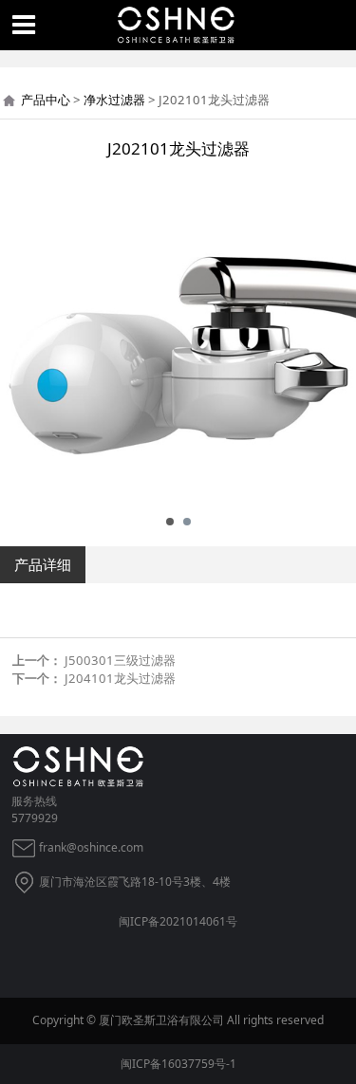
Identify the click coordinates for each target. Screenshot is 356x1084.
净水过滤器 (114, 99)
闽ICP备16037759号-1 (178, 1064)
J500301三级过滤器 (120, 660)
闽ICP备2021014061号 (178, 921)
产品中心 (45, 99)
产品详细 (42, 564)
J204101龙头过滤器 (120, 678)
